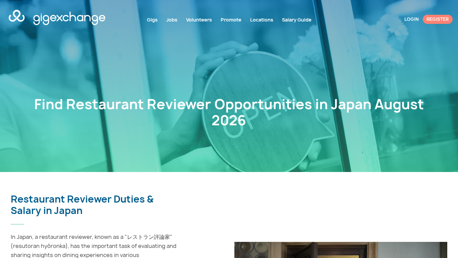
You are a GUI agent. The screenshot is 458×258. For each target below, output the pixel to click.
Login (411, 19)
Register (437, 19)
